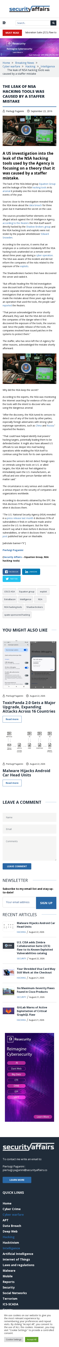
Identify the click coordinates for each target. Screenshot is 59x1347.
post (5, 536)
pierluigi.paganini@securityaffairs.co (25, 1170)
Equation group (26, 591)
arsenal (6, 191)
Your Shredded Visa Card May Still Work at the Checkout (36, 970)
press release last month (20, 518)
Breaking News (24, 63)
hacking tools (39, 187)
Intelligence (48, 66)
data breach (35, 205)
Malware (9, 1271)
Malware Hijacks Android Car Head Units (26, 773)
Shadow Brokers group (38, 226)
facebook (13, 571)
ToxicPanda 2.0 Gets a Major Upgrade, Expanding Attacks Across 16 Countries (29, 707)
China (39, 425)
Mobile (8, 1276)
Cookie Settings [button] (13, 1339)
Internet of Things (16, 1259)
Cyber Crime (12, 1209)
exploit (43, 591)
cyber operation (44, 255)
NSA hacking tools (13, 607)
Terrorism (10, 1299)
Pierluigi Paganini (15, 111)
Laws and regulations (18, 1265)
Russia (50, 425)
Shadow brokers (34, 607)
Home (6, 63)
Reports (8, 1282)
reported (7, 305)
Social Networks (15, 1293)
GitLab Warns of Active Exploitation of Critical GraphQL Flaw (32, 1011)
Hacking (30, 66)
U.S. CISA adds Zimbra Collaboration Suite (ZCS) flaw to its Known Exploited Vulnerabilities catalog (35, 948)
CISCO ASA (9, 591)
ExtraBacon (10, 599)
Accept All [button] (31, 1339)
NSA (40, 599)
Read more (12, 719)
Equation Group (47, 183)
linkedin (33, 571)
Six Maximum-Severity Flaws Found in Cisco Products (36, 990)
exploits (24, 266)
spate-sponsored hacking (17, 614)
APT (6, 1220)
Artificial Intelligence (18, 1254)
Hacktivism (11, 1243)
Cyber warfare (11, 66)
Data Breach (12, 1226)
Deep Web (10, 1231)
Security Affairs (13, 557)
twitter (14, 579)
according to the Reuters (16, 223)
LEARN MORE (17, 1179)
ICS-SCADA (10, 1304)
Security (21, 958)
